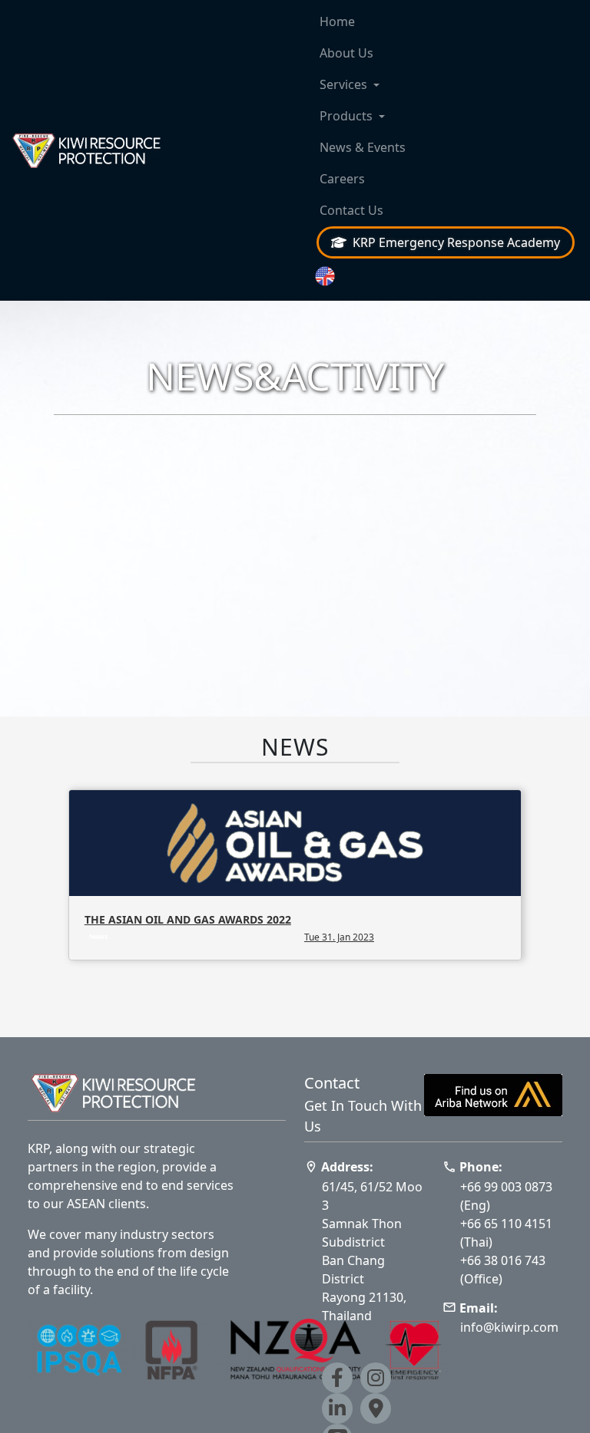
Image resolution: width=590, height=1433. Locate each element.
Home (337, 21)
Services (343, 84)
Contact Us (351, 210)
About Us (346, 52)
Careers (342, 178)
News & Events (363, 147)
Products (346, 115)
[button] (445, 277)
